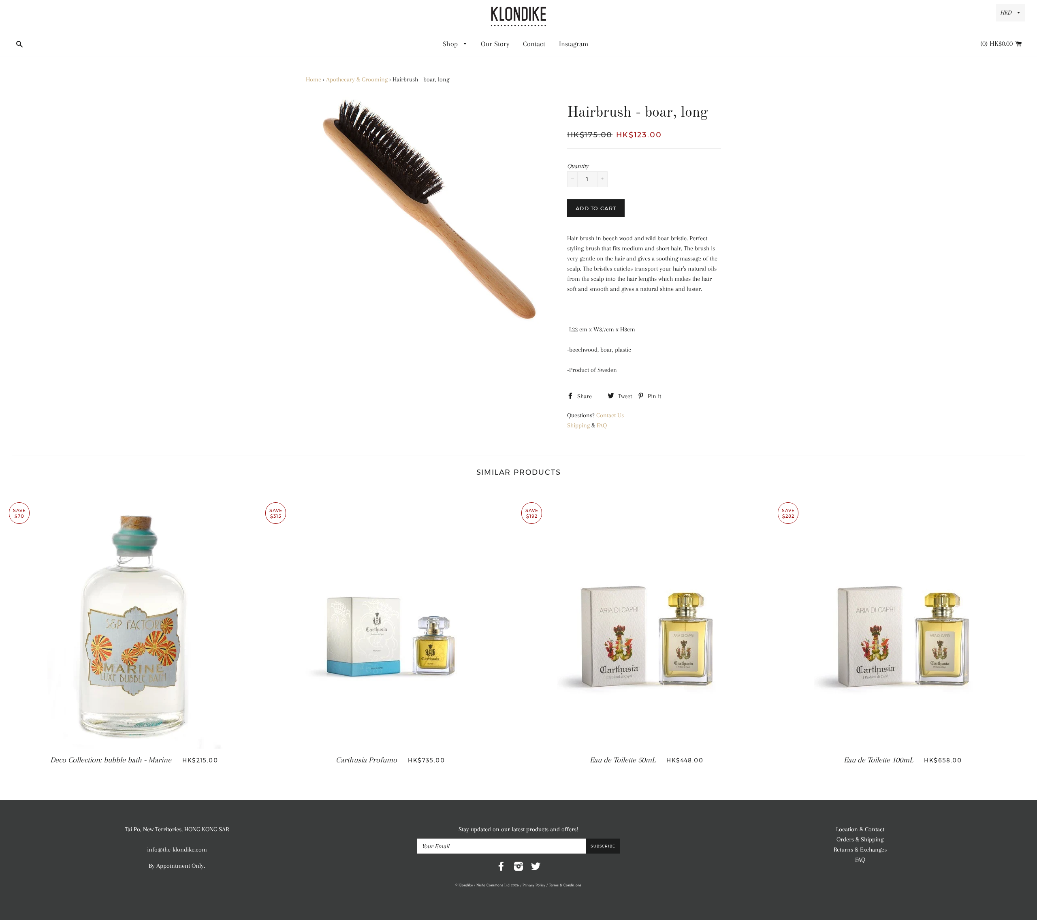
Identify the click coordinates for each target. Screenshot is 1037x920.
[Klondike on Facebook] (501, 868)
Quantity (578, 166)
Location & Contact (860, 829)
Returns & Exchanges (860, 849)
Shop (451, 44)
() (1002, 43)
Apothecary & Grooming (357, 79)
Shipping (578, 425)
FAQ (602, 425)
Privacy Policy (534, 885)
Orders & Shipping (859, 839)
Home (313, 79)
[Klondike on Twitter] (536, 868)
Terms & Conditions (565, 885)
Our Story (495, 44)
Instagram (573, 44)
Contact (534, 44)
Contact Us (610, 415)
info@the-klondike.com (177, 849)
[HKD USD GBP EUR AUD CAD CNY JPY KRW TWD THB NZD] (1010, 12)
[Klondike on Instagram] (518, 868)
